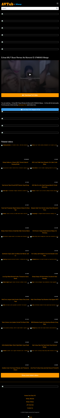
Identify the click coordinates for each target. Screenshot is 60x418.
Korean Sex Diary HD (30, 395)
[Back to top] (57, 414)
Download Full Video (31, 95)
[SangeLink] (11, 4)
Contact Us (30, 408)
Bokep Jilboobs (30, 398)
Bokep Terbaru (30, 402)
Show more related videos (30, 375)
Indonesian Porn (22, 105)
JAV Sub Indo (30, 405)
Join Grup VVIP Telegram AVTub (31, 109)
